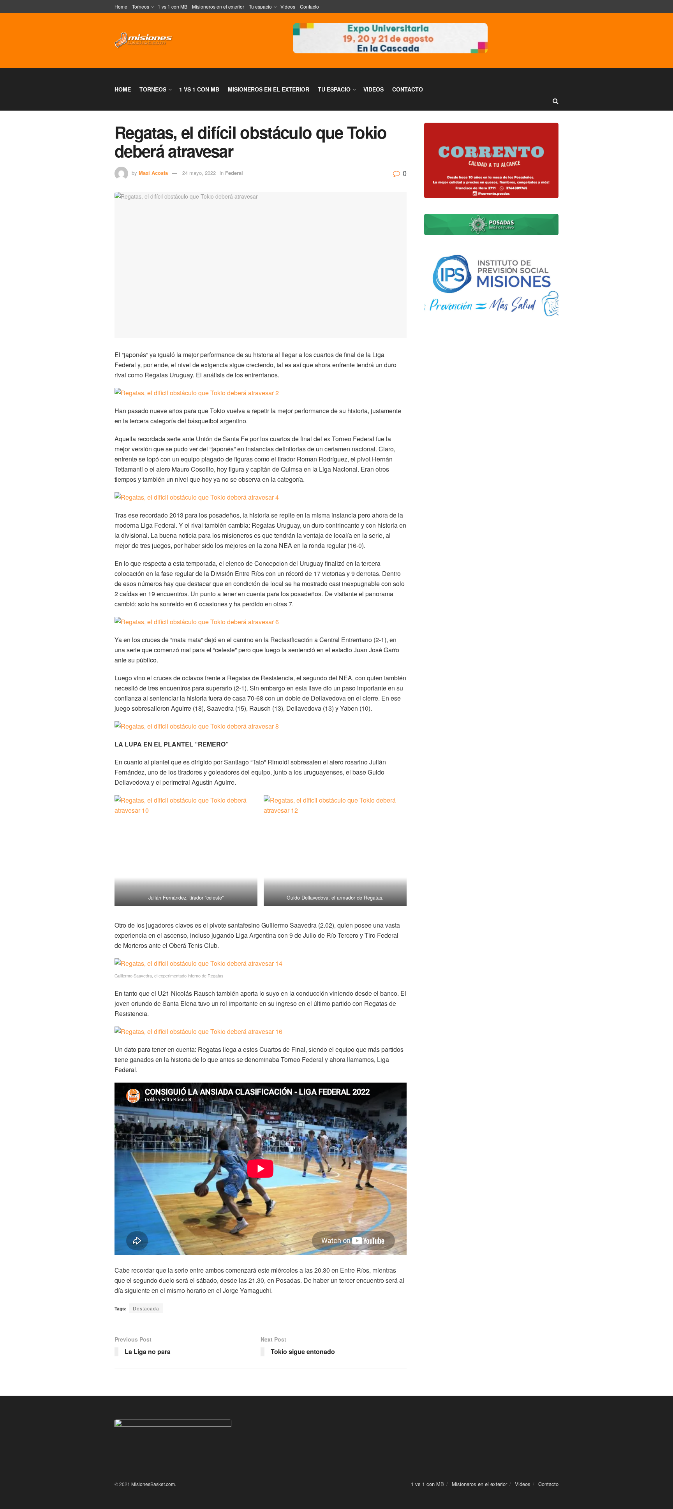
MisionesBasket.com (153, 1484)
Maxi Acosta (153, 172)
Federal (234, 172)
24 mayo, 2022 (199, 172)
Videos (287, 6)
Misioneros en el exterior (218, 6)
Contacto (309, 6)
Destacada (146, 1308)
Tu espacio (260, 6)
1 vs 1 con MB (172, 6)
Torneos (140, 6)
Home (121, 6)
